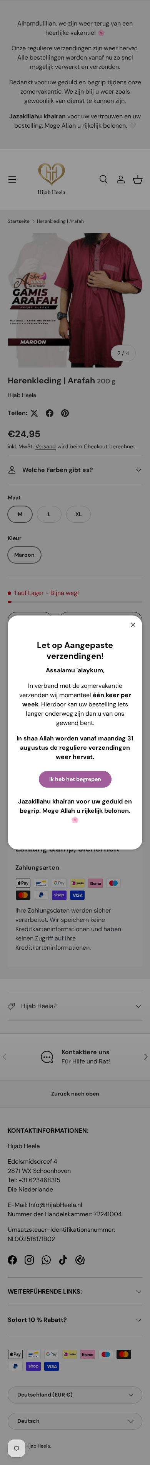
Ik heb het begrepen (75, 779)
